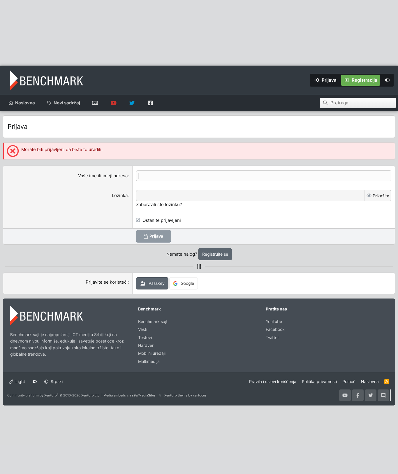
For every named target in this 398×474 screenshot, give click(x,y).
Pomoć (348, 381)
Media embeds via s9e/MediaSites (129, 395)
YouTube (274, 321)
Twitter (272, 337)
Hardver (146, 345)
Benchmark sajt (95, 103)
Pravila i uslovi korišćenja (272, 381)
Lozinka (120, 195)
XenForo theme (175, 395)
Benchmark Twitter (132, 103)
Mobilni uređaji (151, 353)
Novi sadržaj (67, 103)
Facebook (275, 329)
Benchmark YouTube (113, 103)
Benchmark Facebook (150, 103)
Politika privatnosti (319, 381)
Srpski (56, 381)
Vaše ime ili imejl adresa (103, 175)
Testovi (145, 337)
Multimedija (149, 361)
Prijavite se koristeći (107, 282)
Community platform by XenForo (54, 395)
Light (19, 381)
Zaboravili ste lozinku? (159, 204)
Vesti (142, 329)
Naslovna (25, 103)
